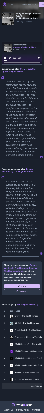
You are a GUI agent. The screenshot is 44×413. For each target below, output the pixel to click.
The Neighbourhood (13, 4)
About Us (8, 410)
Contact (36, 410)
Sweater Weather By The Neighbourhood (28, 4)
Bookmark (23, 291)
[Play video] (5, 58)
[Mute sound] (9, 58)
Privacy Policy (22, 410)
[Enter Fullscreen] (39, 58)
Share (23, 286)
